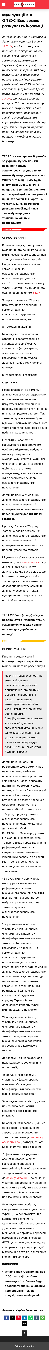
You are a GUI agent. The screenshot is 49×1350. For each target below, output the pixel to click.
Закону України (16, 1178)
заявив (6, 98)
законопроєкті (31, 562)
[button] (6, 1318)
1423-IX (7, 46)
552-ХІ (37, 292)
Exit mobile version (24, 1346)
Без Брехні (24, 4)
